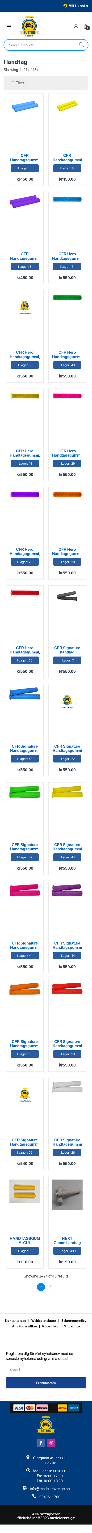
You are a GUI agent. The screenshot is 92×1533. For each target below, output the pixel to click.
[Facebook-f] (41, 1443)
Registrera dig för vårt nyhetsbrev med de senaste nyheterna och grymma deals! (39, 1356)
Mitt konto (78, 6)
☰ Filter (17, 83)
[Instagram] (51, 1443)
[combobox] (39, 45)
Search (81, 45)
